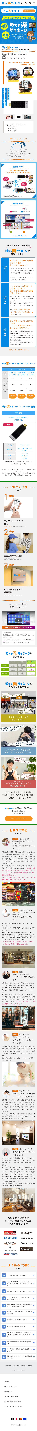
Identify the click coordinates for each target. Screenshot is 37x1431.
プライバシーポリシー (11, 1396)
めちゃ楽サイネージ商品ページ (8, 526)
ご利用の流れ (8, 1365)
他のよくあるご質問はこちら (18, 350)
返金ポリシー (8, 1391)
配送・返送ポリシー (10, 1386)
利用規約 (6, 1382)
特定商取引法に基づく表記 (12, 1401)
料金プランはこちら (29, 11)
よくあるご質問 (15, 1365)
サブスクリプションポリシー (13, 1406)
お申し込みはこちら (12, 396)
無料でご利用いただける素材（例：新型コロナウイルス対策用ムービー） (21, 312)
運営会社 (30, 1365)
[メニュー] (34, 3)
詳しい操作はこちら (20, 235)
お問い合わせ (23, 1365)
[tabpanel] (18, 104)
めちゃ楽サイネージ (21, 1425)
